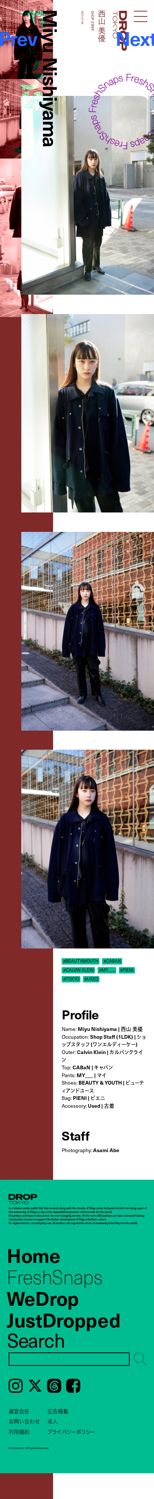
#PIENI (126, 970)
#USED (91, 979)
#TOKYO (71, 979)
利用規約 (19, 1432)
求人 (52, 1421)
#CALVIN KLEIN (78, 970)
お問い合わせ (24, 1421)
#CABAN (112, 961)
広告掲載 (57, 1411)
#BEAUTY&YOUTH (80, 961)
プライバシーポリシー (71, 1432)
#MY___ (107, 970)
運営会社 (19, 1411)
